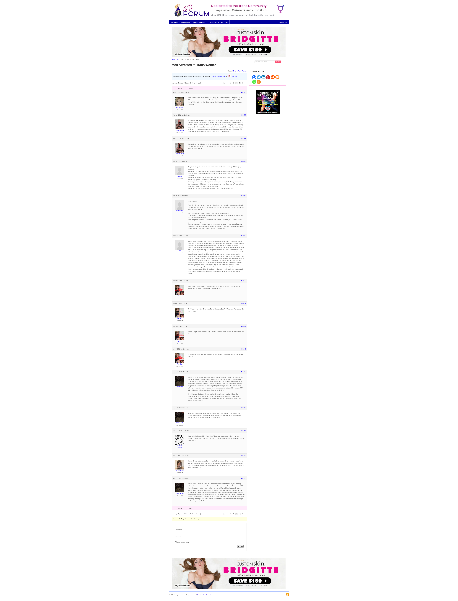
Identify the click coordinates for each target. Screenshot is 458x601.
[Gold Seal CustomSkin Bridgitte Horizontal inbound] (229, 57)
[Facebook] (254, 77)
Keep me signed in (183, 542)
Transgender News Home (180, 22)
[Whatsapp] (254, 82)
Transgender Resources (219, 22)
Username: (178, 530)
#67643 (243, 161)
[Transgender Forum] (228, 16)
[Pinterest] (268, 77)
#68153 (243, 430)
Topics (178, 59)
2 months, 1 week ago (218, 76)
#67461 (243, 138)
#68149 (243, 372)
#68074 (243, 326)
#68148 (243, 349)
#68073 (243, 303)
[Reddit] (273, 77)
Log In (240, 546)
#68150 (243, 408)
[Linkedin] (263, 77)
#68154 (243, 455)
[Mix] (277, 77)
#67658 (243, 196)
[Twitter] (259, 77)
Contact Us (283, 22)
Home (173, 59)
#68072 (243, 281)
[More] (259, 82)
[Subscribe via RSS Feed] (287, 594)
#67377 (243, 115)
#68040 (243, 236)
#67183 (243, 92)
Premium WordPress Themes (205, 595)
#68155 (243, 478)
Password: (178, 537)
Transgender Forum (199, 22)
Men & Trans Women (240, 71)
